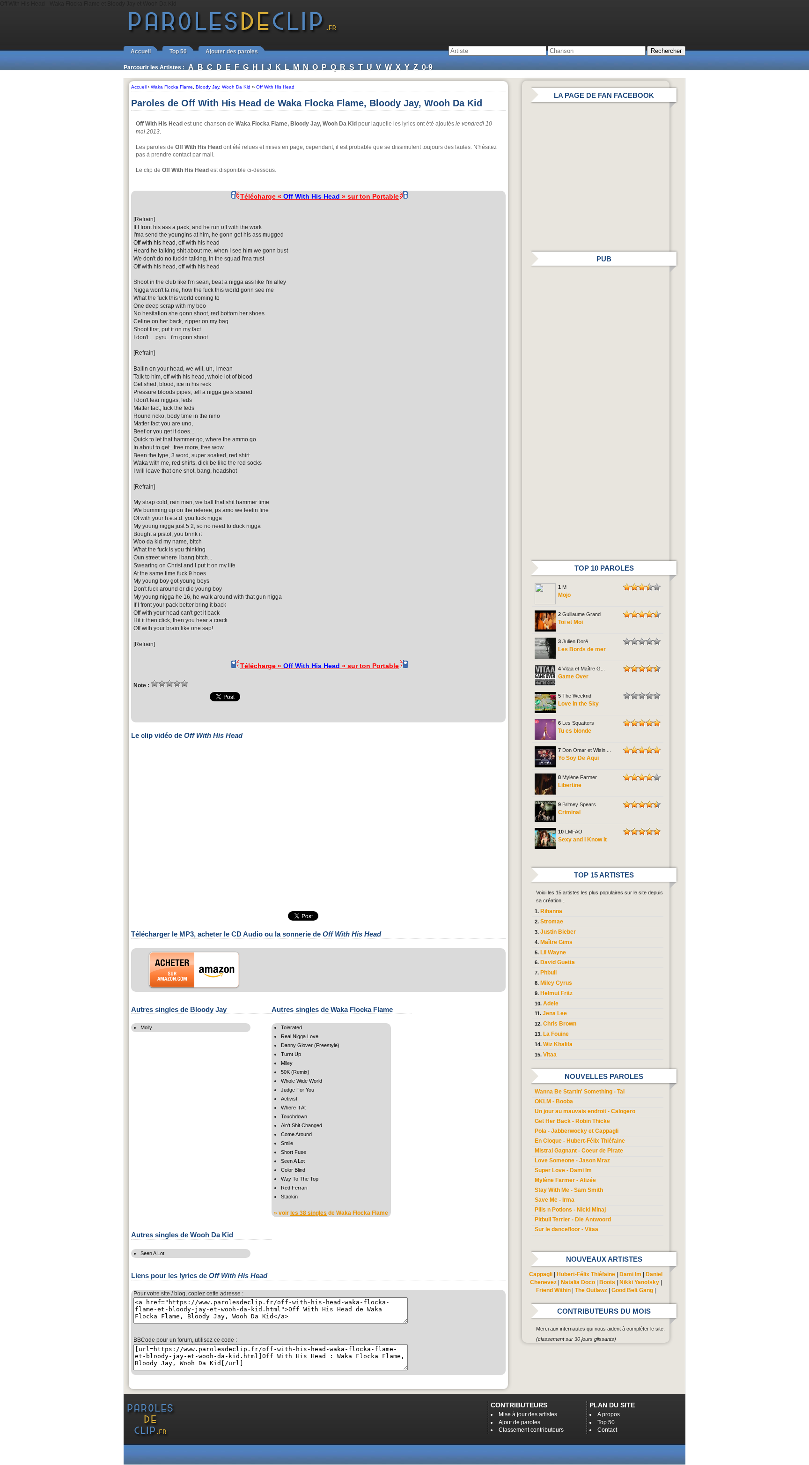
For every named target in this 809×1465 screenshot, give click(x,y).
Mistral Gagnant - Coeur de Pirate (579, 1150)
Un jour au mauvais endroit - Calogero (585, 1111)
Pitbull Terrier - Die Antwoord (573, 1219)
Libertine (569, 785)
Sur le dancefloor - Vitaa (566, 1229)
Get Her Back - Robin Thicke (572, 1121)
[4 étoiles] (177, 683)
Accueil (141, 51)
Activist (289, 1098)
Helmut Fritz (556, 993)
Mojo (564, 595)
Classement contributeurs (531, 1430)
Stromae (551, 921)
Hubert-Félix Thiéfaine (586, 1274)
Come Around (296, 1134)
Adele (551, 1003)
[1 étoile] (154, 683)
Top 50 (178, 51)
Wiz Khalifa (558, 1044)
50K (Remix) (295, 1072)
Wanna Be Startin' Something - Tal (580, 1091)
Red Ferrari (294, 1187)
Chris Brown (559, 1023)
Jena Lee (555, 1013)
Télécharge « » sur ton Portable (319, 196)
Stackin (289, 1196)
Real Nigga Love (299, 1036)
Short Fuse (293, 1152)
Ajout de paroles (519, 1422)
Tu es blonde (574, 731)
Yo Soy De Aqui (578, 758)
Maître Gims (556, 942)
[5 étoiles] (184, 683)
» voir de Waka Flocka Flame (331, 1213)
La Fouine (556, 1034)
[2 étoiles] (162, 683)
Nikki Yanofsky (639, 1282)
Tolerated (291, 1027)
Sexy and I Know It (582, 839)
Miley (287, 1063)
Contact (607, 1430)
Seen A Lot (293, 1161)
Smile (287, 1143)
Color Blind (293, 1170)
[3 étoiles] (169, 683)
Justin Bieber (558, 932)
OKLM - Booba (554, 1101)
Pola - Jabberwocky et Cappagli (576, 1131)
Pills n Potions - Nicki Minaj (570, 1209)
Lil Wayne (553, 952)
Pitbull (548, 972)
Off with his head (154, 242)
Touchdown (294, 1116)
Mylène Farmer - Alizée (565, 1180)
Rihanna (551, 911)
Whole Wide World (301, 1081)
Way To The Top (299, 1179)
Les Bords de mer (582, 649)
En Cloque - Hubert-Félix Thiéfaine (580, 1141)
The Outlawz (591, 1290)
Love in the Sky (578, 703)
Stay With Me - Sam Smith (569, 1190)
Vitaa (550, 1054)
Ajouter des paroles (232, 51)
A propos (608, 1414)
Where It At (293, 1107)
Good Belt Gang (632, 1290)
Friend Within (553, 1290)
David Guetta (557, 962)
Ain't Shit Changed (301, 1125)
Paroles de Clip (233, 32)
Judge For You (297, 1090)
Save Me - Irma (554, 1200)
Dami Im (630, 1274)
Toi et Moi (570, 622)
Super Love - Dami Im (563, 1170)
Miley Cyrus (556, 983)
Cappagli (540, 1274)
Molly (146, 1027)
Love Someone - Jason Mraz (572, 1160)
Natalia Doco (578, 1282)
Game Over (573, 676)
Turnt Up (291, 1054)
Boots (607, 1282)
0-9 (427, 67)
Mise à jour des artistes (528, 1414)
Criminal (569, 812)
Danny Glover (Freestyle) (310, 1045)
